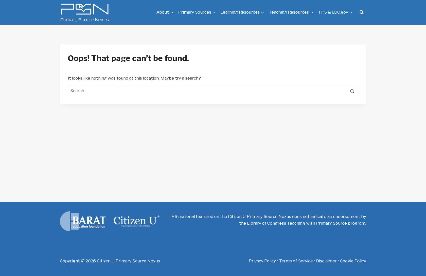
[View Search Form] (361, 12)
